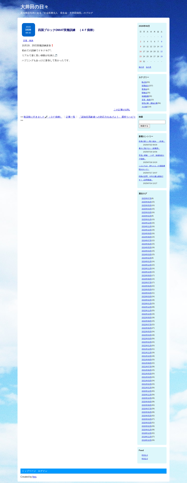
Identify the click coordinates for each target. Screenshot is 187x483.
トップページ (29, 471)
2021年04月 (146, 377)
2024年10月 (146, 230)
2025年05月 (146, 205)
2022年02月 (146, 342)
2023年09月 (146, 275)
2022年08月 (146, 321)
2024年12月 (146, 223)
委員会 (144, 89)
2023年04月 (146, 293)
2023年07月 (146, 283)
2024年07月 (146, 240)
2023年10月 (146, 272)
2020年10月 (146, 398)
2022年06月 (146, 328)
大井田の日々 (34, 6)
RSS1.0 (145, 455)
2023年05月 (146, 290)
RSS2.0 (145, 459)
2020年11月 (146, 395)
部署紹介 (145, 86)
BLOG (144, 82)
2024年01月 (146, 261)
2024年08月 (146, 237)
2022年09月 (146, 318)
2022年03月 (146, 339)
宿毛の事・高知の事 (149, 103)
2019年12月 (146, 433)
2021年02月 (146, 384)
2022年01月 (146, 346)
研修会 (144, 93)
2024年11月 (146, 226)
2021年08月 (146, 363)
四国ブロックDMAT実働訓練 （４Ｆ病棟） (67, 30)
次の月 (148, 67)
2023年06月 (146, 286)
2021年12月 (146, 349)
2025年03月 (146, 212)
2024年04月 (146, 251)
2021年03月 (146, 381)
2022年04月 (146, 335)
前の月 (141, 67)
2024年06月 (146, 244)
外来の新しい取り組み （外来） (152, 141)
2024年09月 (146, 233)
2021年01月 (146, 388)
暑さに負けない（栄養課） (149, 148)
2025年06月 (146, 202)
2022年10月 (146, 314)
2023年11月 (146, 268)
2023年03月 (146, 297)
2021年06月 (146, 370)
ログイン (42, 471)
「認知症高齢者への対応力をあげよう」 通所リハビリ (107, 117)
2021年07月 (146, 367)
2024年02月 (146, 258)
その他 (144, 107)
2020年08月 (146, 405)
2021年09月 (146, 360)
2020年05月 (146, 416)
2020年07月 (146, 409)
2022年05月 (146, 332)
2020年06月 (146, 412)
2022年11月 (146, 311)
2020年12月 (146, 391)
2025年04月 (146, 209)
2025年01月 (146, 219)
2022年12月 (146, 307)
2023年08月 (146, 279)
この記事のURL (122, 109)
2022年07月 (146, 325)
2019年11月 (146, 437)
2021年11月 (146, 353)
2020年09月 (146, 402)
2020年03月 (146, 423)
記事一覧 (70, 117)
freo (34, 477)
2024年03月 (146, 254)
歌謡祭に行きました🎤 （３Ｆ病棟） (43, 117)
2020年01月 (146, 430)
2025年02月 (146, 216)
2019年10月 (146, 440)
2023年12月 (146, 265)
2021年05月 (146, 374)
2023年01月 (146, 304)
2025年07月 (146, 198)
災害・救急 (28, 40)
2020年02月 (146, 426)
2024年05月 (146, 247)
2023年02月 (146, 300)
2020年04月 (146, 419)
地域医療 (145, 96)
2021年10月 (146, 356)
